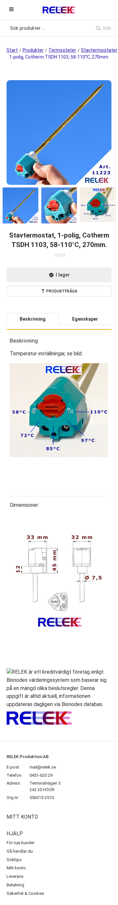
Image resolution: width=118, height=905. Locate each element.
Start (12, 50)
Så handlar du (20, 851)
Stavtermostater (99, 50)
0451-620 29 (41, 775)
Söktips (14, 859)
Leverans (15, 876)
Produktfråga (61, 291)
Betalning (15, 884)
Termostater (62, 50)
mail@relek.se (43, 767)
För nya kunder (20, 842)
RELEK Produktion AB (28, 756)
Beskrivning (33, 319)
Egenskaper (85, 319)
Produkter (33, 50)
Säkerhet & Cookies (25, 893)
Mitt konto (16, 867)
